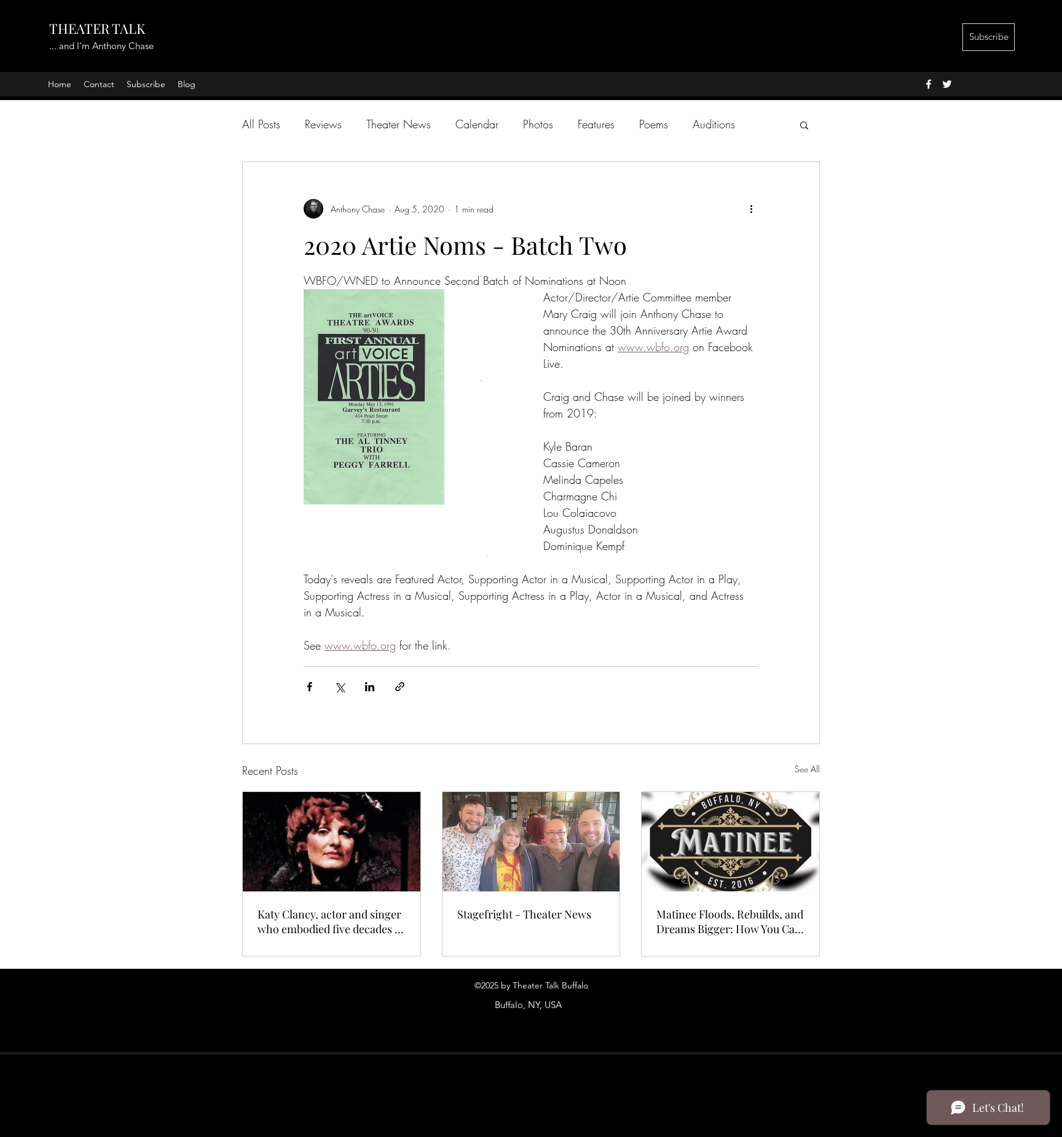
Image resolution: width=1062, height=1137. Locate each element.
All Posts (261, 124)
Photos (538, 124)
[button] (804, 125)
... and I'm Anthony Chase (101, 46)
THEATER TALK (97, 28)
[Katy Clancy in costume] (331, 841)
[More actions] (751, 208)
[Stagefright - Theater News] (531, 841)
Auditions (714, 124)
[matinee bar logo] (730, 841)
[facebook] (928, 84)
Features (596, 124)
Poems (653, 124)
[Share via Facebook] (309, 687)
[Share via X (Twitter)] (339, 687)
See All (807, 769)
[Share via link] (400, 687)
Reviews (323, 124)
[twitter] (947, 84)
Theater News (398, 124)
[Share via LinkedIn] (370, 687)
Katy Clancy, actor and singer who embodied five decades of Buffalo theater (331, 921)
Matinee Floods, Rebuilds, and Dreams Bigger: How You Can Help (729, 921)
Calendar (476, 124)
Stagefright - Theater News (524, 914)
